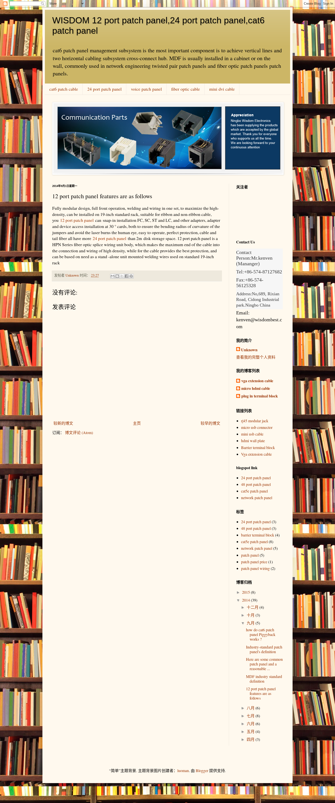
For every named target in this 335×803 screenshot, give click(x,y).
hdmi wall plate (253, 440)
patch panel (250, 555)
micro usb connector (256, 427)
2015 (246, 592)
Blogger (202, 770)
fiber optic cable (185, 89)
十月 (251, 615)
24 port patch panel (104, 89)
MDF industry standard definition (264, 679)
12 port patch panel (77, 220)
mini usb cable (252, 434)
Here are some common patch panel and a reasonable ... (264, 664)
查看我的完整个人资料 (255, 357)
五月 (251, 731)
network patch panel (256, 497)
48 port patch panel (256, 484)
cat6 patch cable (63, 89)
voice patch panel (146, 89)
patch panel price (254, 561)
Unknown (249, 349)
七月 (251, 715)
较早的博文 (210, 423)
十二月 (253, 607)
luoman (183, 770)
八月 (251, 707)
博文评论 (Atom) (79, 432)
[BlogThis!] (117, 276)
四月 (251, 739)
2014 (246, 600)
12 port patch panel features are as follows (261, 693)
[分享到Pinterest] (131, 276)
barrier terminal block (257, 534)
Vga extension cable (256, 454)
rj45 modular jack (254, 420)
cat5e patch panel (254, 490)
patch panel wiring (255, 568)
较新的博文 (63, 423)
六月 (251, 723)
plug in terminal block (259, 396)
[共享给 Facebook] (126, 276)
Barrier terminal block (258, 447)
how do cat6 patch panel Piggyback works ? (260, 634)
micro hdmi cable (255, 388)
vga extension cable (257, 380)
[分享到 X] (121, 276)
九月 (251, 622)
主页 (137, 423)
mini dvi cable (222, 89)
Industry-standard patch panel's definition (264, 649)
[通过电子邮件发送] (112, 276)
